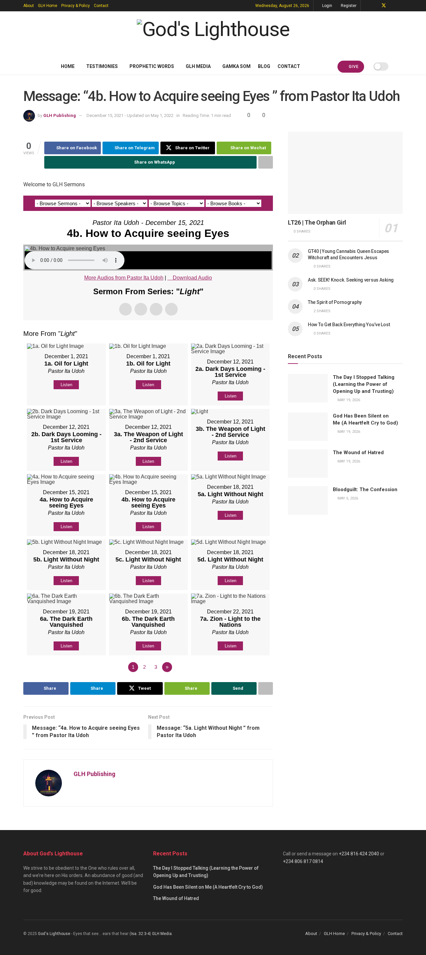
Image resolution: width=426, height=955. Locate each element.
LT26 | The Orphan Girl (317, 222)
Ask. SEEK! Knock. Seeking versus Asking (351, 280)
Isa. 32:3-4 (140, 933)
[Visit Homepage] (213, 34)
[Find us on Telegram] (366, 5)
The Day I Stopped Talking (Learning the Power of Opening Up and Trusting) (363, 384)
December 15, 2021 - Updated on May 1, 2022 (130, 115)
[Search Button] (400, 66)
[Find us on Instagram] (401, 5)
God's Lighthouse (54, 933)
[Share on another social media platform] (265, 162)
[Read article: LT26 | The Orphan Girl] (345, 173)
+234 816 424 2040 (359, 853)
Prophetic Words (151, 66)
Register (348, 5)
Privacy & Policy (75, 5)
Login (326, 5)
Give (353, 66)
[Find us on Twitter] (383, 5)
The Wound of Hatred (358, 453)
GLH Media (198, 66)
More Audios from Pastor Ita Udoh (123, 278)
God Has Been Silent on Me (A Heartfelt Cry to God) (208, 887)
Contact (101, 5)
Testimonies (102, 66)
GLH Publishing (59, 115)
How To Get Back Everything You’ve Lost (349, 324)
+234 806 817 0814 (303, 861)
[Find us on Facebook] (375, 5)
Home (68, 66)
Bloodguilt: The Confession (365, 489)
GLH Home (47, 5)
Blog (264, 66)
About (28, 5)
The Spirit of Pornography (335, 302)
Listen (66, 384)
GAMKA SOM (236, 66)
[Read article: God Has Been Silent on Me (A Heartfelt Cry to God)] (308, 427)
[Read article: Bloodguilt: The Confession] (308, 500)
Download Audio (192, 278)
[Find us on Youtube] (392, 5)
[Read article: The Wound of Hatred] (308, 463)
